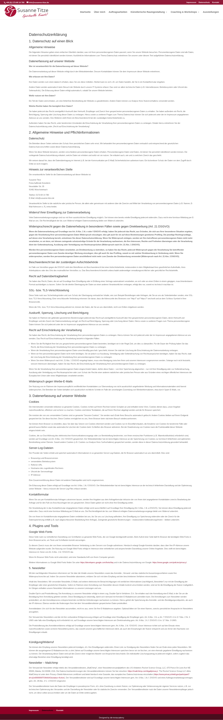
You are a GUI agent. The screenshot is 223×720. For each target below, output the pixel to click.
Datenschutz (204, 2)
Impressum (191, 2)
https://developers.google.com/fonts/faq (96, 562)
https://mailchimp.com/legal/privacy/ (143, 671)
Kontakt (215, 2)
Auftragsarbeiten (118, 12)
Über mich (99, 12)
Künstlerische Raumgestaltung (148, 12)
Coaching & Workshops (184, 12)
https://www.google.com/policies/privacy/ (169, 562)
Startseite (85, 12)
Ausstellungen (211, 12)
